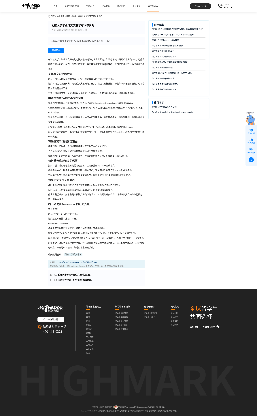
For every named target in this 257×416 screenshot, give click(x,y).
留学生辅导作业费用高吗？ (163, 51)
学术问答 (60, 16)
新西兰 (89, 333)
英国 (68, 16)
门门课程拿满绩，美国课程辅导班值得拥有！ (170, 62)
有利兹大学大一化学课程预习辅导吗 (75, 280)
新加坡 (89, 329)
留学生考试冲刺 (121, 325)
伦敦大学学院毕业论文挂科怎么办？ (75, 275)
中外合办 (90, 349)
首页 (56, 6)
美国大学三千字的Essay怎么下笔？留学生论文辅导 (173, 35)
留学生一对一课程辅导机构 (163, 79)
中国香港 (90, 341)
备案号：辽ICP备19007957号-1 (103, 407)
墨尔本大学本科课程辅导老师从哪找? (167, 46)
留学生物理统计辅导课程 (162, 68)
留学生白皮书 (149, 317)
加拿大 (89, 325)
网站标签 (174, 317)
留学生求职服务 (150, 313)
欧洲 (88, 353)
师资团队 (121, 6)
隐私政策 (174, 325)
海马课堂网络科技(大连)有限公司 (108, 411)
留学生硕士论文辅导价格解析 (164, 57)
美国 (88, 317)
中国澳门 (90, 345)
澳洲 (88, 321)
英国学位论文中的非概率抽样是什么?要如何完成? (172, 112)
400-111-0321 (52, 331)
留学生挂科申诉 (121, 317)
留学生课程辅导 (121, 313)
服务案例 (137, 6)
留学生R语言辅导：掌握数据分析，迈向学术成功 (172, 73)
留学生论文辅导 (121, 321)
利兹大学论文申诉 (73, 254)
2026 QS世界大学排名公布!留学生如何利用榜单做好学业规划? (177, 29)
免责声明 (174, 321)
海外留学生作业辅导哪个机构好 (165, 84)
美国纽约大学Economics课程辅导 (165, 40)
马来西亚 (90, 337)
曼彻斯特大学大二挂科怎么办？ (165, 107)
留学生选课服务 (121, 329)
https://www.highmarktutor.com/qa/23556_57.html (78, 262)
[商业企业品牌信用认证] (116, 407)
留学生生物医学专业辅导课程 (164, 90)
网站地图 (174, 313)
